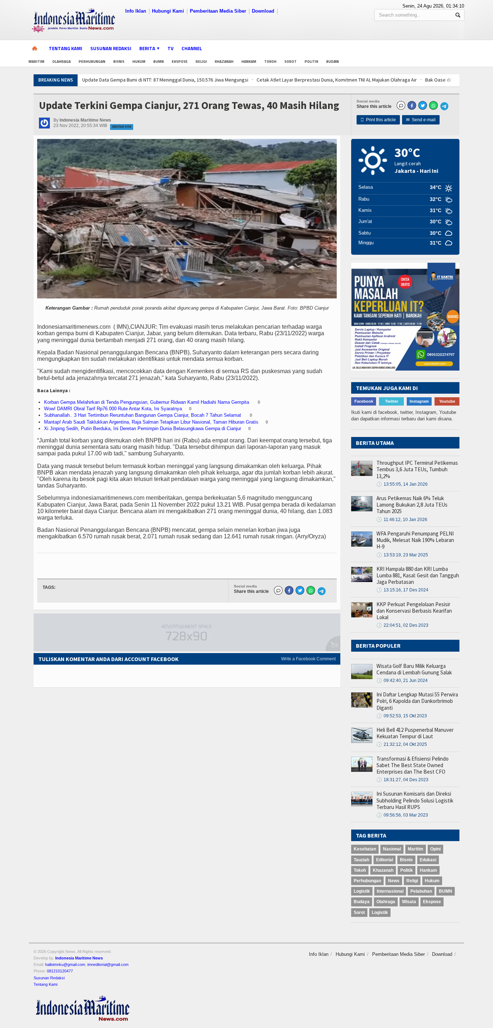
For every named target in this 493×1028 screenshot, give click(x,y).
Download (263, 11)
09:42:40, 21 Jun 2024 (402, 680)
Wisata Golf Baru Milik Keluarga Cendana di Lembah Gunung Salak (414, 669)
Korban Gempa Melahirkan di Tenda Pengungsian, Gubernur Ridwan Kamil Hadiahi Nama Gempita (147, 402)
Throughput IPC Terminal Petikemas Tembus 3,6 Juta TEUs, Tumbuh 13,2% (417, 469)
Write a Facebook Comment (308, 658)
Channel (192, 48)
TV (170, 48)
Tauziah (361, 859)
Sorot (290, 61)
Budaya (332, 61)
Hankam (248, 61)
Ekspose (180, 61)
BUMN (158, 61)
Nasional (392, 849)
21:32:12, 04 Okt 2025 (401, 744)
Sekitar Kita (121, 126)
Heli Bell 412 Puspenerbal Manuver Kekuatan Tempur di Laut (415, 733)
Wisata (409, 901)
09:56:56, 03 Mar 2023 (402, 815)
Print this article (378, 119)
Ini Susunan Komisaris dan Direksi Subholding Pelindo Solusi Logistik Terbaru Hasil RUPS (414, 800)
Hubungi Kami (168, 11)
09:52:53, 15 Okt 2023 (401, 715)
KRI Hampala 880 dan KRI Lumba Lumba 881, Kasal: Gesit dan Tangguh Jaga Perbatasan (417, 575)
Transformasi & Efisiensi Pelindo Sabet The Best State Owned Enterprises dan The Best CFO (412, 765)
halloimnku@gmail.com (65, 964)
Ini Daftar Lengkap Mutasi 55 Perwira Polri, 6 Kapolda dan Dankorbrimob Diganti (417, 701)
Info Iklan (135, 11)
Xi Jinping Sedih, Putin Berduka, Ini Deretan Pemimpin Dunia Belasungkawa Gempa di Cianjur (142, 428)
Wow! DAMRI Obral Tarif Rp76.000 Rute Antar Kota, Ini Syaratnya (113, 408)
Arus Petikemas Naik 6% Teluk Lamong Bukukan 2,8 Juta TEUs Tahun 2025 (412, 505)
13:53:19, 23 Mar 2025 (402, 554)
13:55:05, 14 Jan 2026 (402, 484)
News (394, 880)
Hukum (138, 61)
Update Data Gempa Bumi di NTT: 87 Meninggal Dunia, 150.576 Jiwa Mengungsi (100, 79)
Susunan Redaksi (110, 48)
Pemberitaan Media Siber (218, 11)
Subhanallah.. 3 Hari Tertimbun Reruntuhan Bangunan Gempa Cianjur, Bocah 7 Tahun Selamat (143, 415)
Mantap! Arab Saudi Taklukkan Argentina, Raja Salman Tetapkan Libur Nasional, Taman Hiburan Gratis (151, 422)
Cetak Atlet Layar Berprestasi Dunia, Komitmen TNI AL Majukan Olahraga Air (271, 79)
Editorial (384, 859)
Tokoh (270, 61)
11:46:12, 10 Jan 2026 (401, 519)
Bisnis (119, 61)
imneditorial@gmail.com (107, 964)
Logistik (362, 891)
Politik (311, 61)
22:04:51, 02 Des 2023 (402, 625)
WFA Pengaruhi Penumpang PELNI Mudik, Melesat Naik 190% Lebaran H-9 (415, 540)
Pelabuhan (421, 891)
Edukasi (428, 859)
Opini (435, 849)
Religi (201, 61)
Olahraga (61, 61)
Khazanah (224, 61)
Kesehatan (365, 849)
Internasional (390, 891)
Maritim (36, 61)
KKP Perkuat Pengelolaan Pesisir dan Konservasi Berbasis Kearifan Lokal (414, 611)
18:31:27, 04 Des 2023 (402, 779)
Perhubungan (92, 61)
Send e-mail (421, 119)
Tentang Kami (65, 48)
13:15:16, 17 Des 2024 (402, 589)
